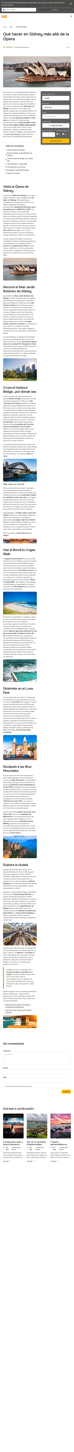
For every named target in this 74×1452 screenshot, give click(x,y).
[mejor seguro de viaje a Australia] (20, 540)
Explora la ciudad (13, 173)
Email (4, 1077)
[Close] (71, 4)
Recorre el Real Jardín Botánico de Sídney (19, 154)
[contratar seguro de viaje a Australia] (20, 1021)
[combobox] (19, 10)
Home (5, 27)
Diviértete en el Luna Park (16, 167)
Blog (11, 27)
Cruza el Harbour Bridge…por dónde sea (20, 159)
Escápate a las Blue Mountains (18, 170)
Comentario (7, 1051)
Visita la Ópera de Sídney (16, 150)
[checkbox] (4, 1086)
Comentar (66, 1091)
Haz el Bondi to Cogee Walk (17, 164)
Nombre (5, 1068)
